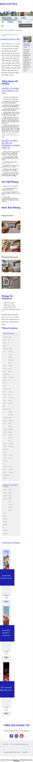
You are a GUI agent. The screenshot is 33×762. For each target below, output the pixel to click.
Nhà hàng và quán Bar (10, 22)
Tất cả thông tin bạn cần (19, 744)
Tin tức (5, 744)
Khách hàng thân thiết (12, 752)
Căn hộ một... (11, 30)
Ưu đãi (2, 26)
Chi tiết (6, 598)
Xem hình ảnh (26, 25)
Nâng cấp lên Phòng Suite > (26, 45)
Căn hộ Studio (4, 30)
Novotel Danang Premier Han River (7, 18)
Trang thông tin (9, 317)
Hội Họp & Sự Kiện (19, 22)
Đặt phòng (28, 22)
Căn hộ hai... (19, 30)
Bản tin (25, 752)
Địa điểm (16, 18)
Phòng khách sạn (23, 18)
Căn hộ (3, 22)
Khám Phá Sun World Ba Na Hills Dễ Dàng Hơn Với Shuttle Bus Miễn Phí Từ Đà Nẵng (11, 135)
